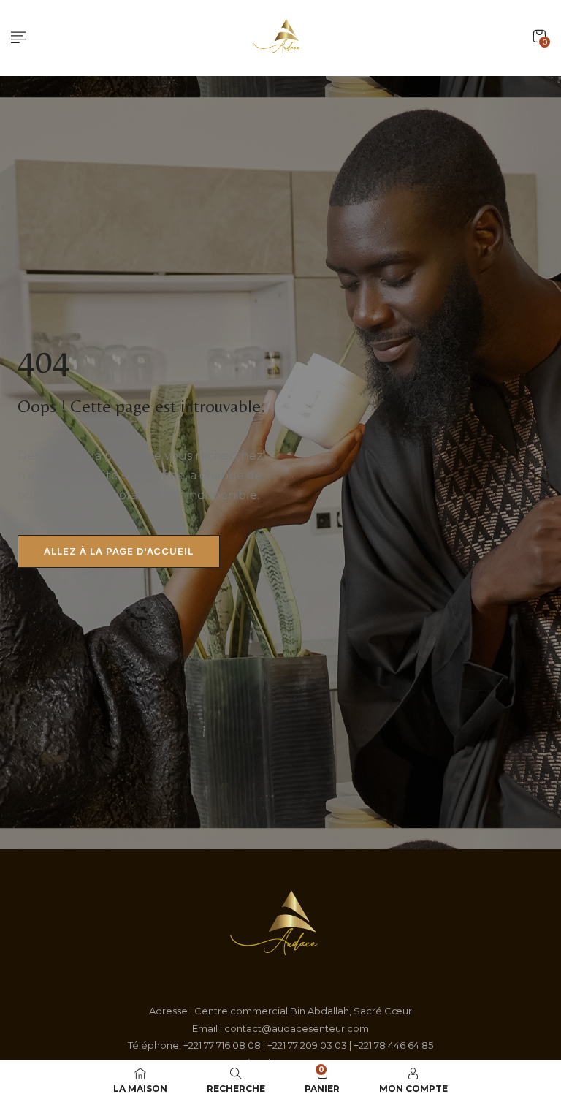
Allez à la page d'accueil (119, 551)
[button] (539, 36)
